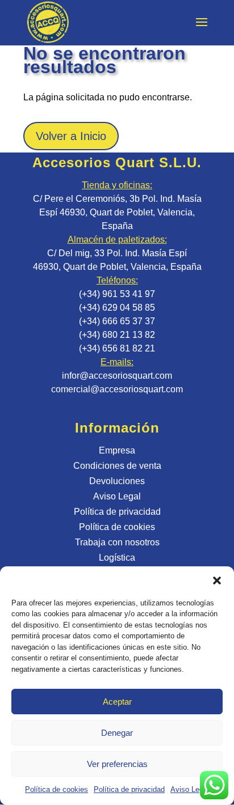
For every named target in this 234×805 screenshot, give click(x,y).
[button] (217, 580)
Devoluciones (117, 481)
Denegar (117, 733)
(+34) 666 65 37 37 (117, 321)
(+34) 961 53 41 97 (117, 294)
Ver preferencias (117, 764)
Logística (117, 557)
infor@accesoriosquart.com (117, 375)
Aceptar (117, 701)
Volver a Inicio (71, 136)
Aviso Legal (189, 789)
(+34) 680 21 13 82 (117, 335)
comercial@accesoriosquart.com (117, 389)
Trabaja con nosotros (117, 542)
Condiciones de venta (117, 466)
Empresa (117, 450)
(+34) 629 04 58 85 (117, 307)
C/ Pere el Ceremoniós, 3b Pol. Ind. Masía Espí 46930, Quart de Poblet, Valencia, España (117, 212)
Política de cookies (56, 789)
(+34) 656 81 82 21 (117, 348)
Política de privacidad (129, 789)
